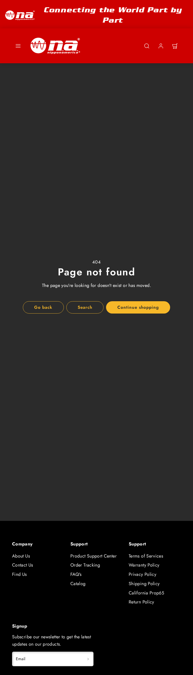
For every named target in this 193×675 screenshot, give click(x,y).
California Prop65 (146, 593)
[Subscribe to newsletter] (87, 659)
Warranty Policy (144, 565)
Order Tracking (85, 565)
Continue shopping (138, 307)
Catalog (78, 583)
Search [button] (85, 307)
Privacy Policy (142, 574)
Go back (43, 307)
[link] (161, 46)
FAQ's (76, 574)
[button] (18, 46)
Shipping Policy (144, 583)
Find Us (19, 574)
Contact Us (22, 565)
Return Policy (141, 602)
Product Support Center (93, 556)
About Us (21, 556)
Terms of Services (146, 556)
